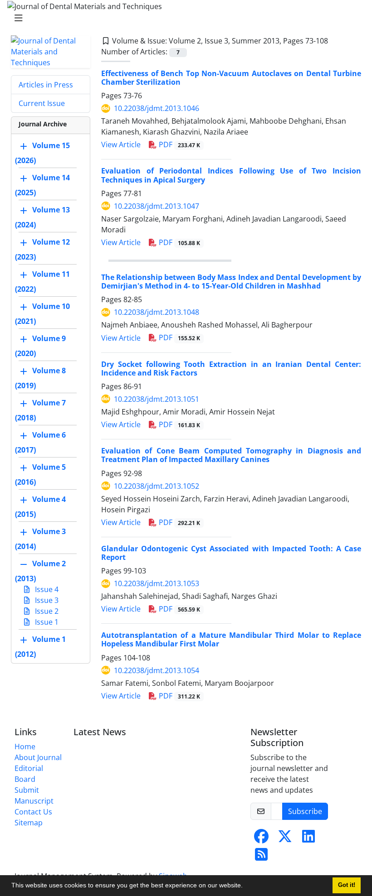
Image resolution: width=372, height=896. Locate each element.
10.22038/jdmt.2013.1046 (156, 108)
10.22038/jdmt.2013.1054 (156, 670)
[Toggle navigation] (183, 18)
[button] (246, 886)
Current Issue (42, 103)
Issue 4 (46, 589)
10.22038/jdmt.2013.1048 (156, 312)
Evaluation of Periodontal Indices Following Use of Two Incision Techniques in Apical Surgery (231, 175)
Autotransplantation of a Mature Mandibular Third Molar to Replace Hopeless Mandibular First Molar (231, 639)
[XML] (335, 41)
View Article (121, 144)
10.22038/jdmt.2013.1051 (156, 399)
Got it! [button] (346, 885)
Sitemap (29, 823)
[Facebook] (261, 839)
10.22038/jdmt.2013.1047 (156, 206)
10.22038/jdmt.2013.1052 (156, 486)
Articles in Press (46, 85)
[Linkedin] (308, 839)
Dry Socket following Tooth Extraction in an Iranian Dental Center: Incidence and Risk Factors (231, 368)
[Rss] (261, 857)
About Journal (38, 757)
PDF (178, 144)
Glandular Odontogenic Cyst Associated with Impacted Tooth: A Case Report (231, 553)
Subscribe (305, 811)
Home (25, 746)
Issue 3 (46, 600)
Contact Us (33, 812)
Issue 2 (46, 611)
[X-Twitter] (285, 839)
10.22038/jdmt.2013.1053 (156, 583)
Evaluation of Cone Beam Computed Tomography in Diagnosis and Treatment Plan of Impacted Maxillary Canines (231, 455)
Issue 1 (46, 622)
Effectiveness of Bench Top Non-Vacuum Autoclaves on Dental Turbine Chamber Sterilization (231, 77)
